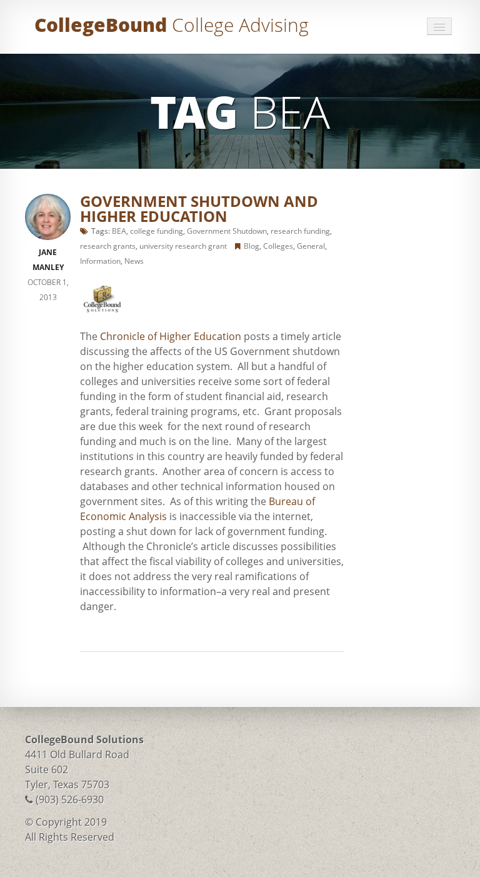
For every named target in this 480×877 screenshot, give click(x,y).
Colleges (278, 246)
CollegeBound (171, 25)
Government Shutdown (227, 231)
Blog (251, 246)
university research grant (183, 246)
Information (100, 261)
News (134, 261)
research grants (108, 246)
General (311, 246)
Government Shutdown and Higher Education (199, 208)
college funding (156, 231)
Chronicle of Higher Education (170, 336)
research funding (300, 231)
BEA (119, 231)
